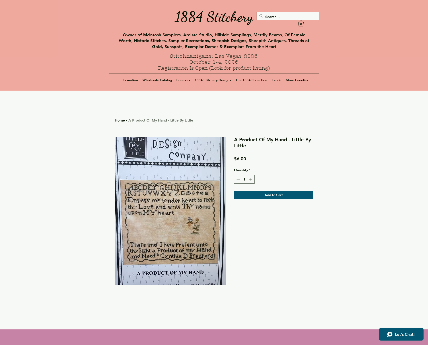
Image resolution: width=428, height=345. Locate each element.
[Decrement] (238, 179)
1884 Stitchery (214, 16)
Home (120, 120)
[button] (301, 23)
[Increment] (251, 179)
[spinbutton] (244, 179)
